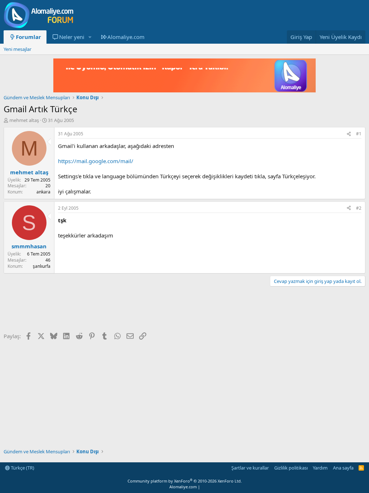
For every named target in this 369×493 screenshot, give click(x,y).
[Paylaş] (349, 134)
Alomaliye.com (126, 36)
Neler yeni (71, 36)
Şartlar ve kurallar (250, 467)
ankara (43, 192)
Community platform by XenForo (185, 481)
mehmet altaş (24, 120)
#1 (358, 134)
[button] (90, 37)
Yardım (320, 467)
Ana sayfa (343, 467)
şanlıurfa (41, 266)
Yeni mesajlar (17, 49)
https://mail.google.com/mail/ (95, 161)
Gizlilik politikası (291, 467)
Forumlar (28, 36)
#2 (358, 208)
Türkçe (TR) (22, 467)
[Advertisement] (135, 310)
